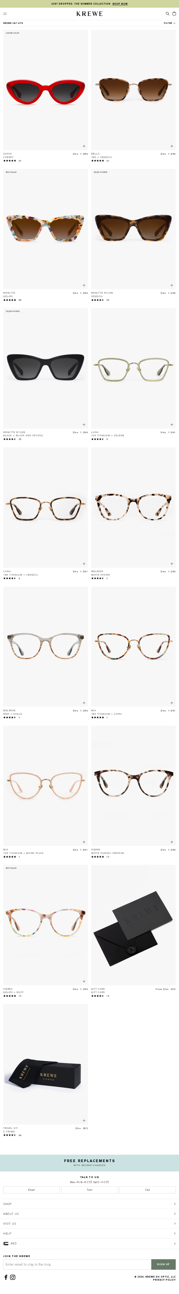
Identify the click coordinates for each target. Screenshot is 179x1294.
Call (147, 1189)
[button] (168, 13)
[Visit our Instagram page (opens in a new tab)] (13, 1277)
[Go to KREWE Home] (89, 14)
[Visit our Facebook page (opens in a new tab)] (6, 1277)
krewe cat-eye (13, 23)
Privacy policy (164, 1280)
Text (89, 1189)
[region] (89, 4)
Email (31, 1189)
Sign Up (163, 1264)
